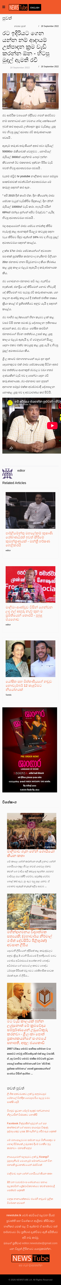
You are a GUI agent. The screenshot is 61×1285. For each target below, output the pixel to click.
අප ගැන (24, 1265)
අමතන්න (36, 1265)
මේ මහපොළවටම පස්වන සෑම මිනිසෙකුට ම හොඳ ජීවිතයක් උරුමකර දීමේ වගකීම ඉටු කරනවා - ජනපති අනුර (31, 1144)
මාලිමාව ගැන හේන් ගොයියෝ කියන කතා (29, 1173)
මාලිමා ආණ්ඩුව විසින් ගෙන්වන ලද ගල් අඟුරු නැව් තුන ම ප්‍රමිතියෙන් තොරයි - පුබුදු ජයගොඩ (29, 613)
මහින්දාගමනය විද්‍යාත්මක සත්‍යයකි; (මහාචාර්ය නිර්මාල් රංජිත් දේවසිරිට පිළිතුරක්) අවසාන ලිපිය (29, 938)
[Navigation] (3, 7)
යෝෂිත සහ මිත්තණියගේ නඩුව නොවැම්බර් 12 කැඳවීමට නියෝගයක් (29, 685)
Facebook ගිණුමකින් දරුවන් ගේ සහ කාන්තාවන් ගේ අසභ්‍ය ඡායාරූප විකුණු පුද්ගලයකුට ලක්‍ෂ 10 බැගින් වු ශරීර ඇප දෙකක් (31, 1127)
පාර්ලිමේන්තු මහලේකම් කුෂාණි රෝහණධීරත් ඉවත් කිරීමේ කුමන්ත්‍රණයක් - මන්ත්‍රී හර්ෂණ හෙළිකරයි (29, 539)
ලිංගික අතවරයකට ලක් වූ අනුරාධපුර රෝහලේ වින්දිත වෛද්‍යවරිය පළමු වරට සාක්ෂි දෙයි (28, 1098)
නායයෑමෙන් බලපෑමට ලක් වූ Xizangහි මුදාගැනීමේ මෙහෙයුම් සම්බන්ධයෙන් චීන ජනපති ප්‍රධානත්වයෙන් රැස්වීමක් (29, 1160)
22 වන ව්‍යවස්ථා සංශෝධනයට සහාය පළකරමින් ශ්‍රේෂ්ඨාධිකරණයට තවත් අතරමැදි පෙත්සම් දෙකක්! (31, 1186)
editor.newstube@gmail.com (39, 1243)
